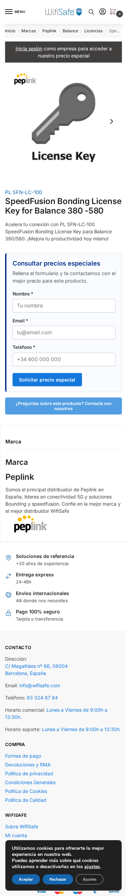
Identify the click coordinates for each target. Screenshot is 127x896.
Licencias (93, 30)
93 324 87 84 (42, 702)
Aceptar (26, 879)
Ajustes (90, 879)
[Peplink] (61, 528)
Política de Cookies (26, 803)
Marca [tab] (13, 446)
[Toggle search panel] (86, 12)
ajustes (92, 867)
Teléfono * (24, 352)
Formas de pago (23, 768)
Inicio (10, 30)
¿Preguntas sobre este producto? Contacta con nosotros (61, 411)
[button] (109, 12)
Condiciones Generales (30, 794)
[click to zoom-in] (61, 119)
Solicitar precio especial (47, 384)
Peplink (49, 30)
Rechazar (57, 879)
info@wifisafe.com (39, 690)
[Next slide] (106, 119)
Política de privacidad (29, 785)
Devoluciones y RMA (28, 776)
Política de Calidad (25, 812)
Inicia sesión (26, 48)
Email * (20, 325)
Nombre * (23, 298)
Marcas (28, 30)
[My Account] (97, 12)
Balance (70, 30)
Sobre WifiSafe (21, 838)
